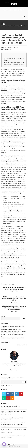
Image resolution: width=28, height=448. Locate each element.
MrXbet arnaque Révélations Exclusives (10, 406)
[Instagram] (14, 369)
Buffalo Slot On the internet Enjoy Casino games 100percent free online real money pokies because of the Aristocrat (14, 307)
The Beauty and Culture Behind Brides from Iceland (12, 338)
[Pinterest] (21, 394)
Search (3, 316)
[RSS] (12, 398)
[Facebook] (10, 369)
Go (23, 382)
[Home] (2, 25)
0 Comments (9, 407)
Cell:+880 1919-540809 (9, 2)
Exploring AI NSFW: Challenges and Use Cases (11, 329)
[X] (17, 369)
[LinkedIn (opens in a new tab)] (14, 4)
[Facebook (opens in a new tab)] (12, 4)
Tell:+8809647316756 (19, 2)
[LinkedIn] (17, 394)
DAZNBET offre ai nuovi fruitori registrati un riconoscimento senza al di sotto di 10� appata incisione (14, 298)
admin (4, 47)
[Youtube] (8, 398)
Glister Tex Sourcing (14, 10)
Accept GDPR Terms (7, 385)
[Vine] (4, 398)
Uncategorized (7, 49)
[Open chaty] (4, 444)
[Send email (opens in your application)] (16, 4)
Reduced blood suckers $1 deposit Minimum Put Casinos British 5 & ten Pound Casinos (14, 288)
